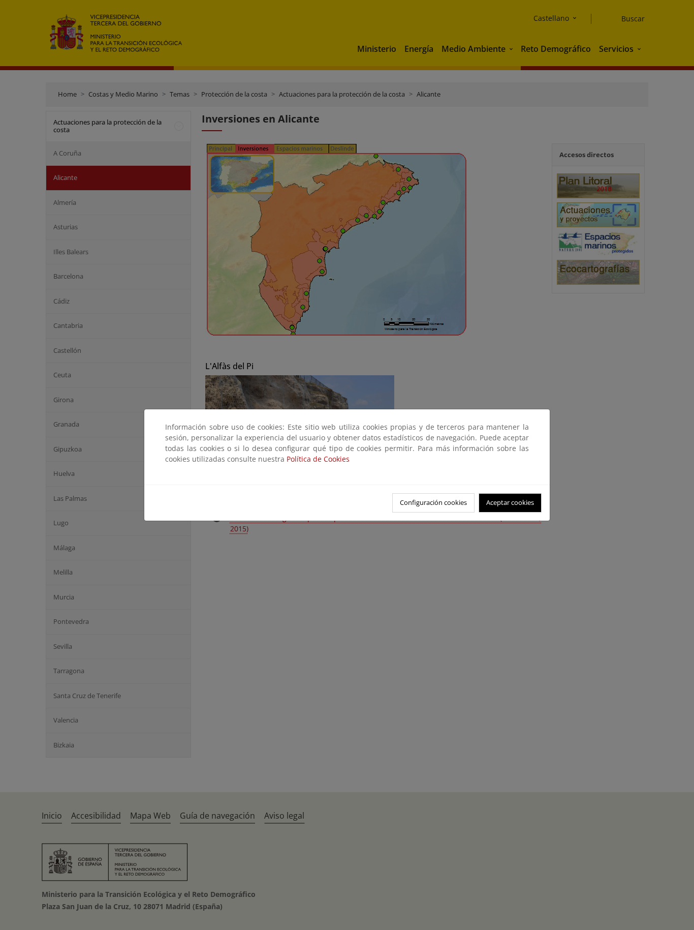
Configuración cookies (433, 502)
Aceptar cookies (510, 502)
